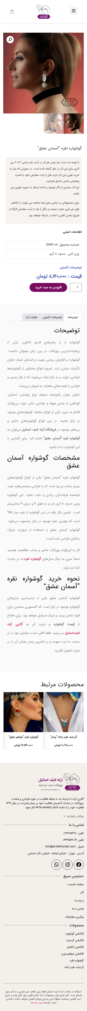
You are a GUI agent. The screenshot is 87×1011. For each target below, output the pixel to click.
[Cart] (12, 11)
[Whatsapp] (56, 865)
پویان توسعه (37, 1003)
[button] (10, 39)
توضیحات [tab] (72, 317)
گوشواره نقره (32, 558)
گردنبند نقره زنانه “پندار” (63, 737)
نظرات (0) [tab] (31, 317)
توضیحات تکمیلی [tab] (52, 317)
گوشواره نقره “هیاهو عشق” (23, 737)
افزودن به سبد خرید (48, 287)
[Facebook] (79, 865)
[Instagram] (68, 865)
